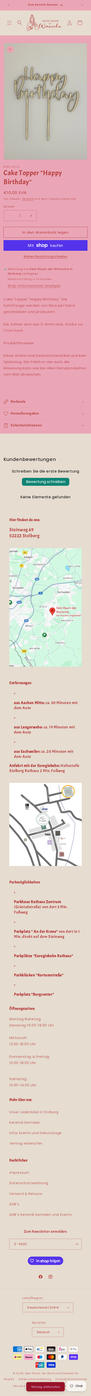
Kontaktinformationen (71, 1379)
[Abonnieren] (76, 1244)
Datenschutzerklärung (28, 1183)
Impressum (19, 1172)
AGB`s (14, 1204)
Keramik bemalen (24, 1122)
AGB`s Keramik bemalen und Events (40, 1214)
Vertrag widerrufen (25, 1143)
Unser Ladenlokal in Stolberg (34, 1112)
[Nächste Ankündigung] (82, 5)
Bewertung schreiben (45, 481)
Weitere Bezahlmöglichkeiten (46, 256)
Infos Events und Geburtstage (35, 1133)
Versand (28, 199)
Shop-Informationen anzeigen (34, 285)
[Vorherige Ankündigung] (9, 5)
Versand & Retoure (25, 1193)
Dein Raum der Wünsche (43, 1373)
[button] (9, 23)
